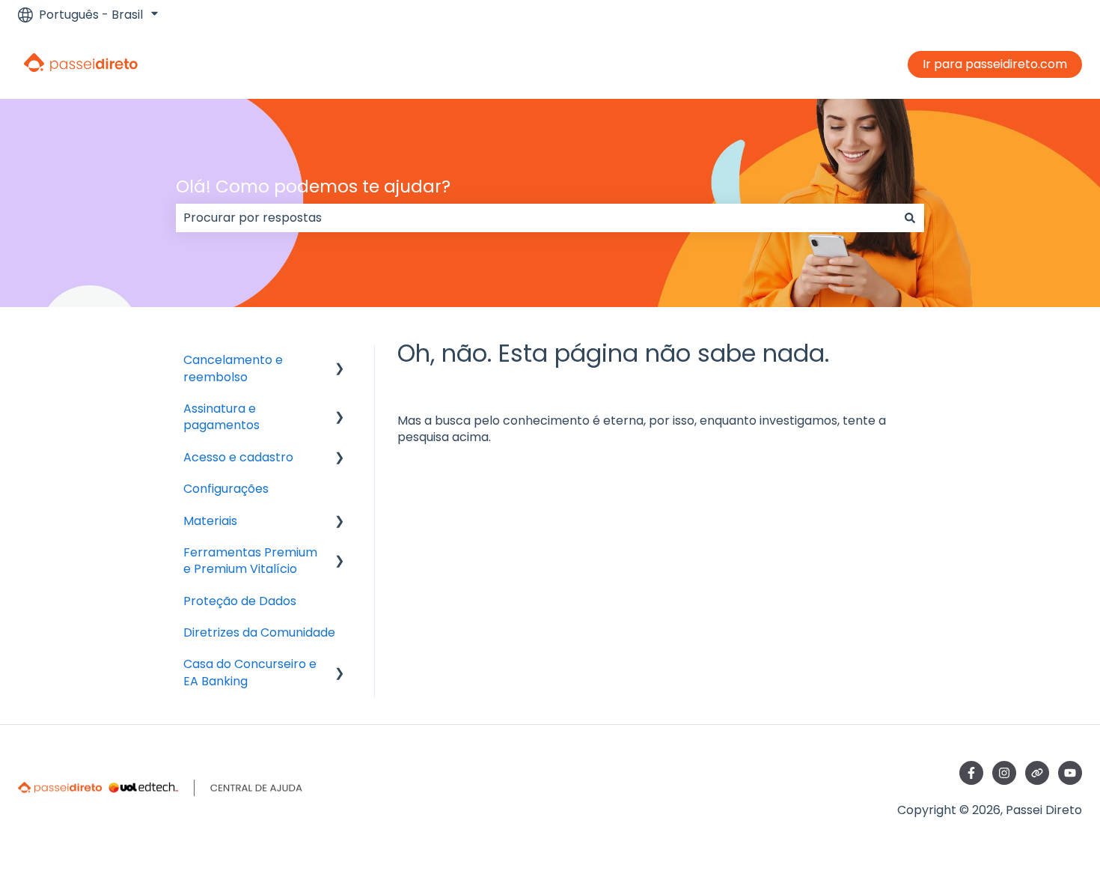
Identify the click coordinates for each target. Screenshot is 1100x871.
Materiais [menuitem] (210, 520)
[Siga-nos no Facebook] (971, 773)
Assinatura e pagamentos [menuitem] (221, 417)
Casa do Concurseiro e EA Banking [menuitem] (250, 672)
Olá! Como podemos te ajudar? (313, 186)
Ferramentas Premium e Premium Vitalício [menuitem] (250, 560)
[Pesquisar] (910, 218)
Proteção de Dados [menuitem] (239, 601)
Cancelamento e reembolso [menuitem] (233, 368)
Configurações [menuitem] (226, 488)
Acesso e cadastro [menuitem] (238, 457)
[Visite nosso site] (1037, 773)
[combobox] (536, 218)
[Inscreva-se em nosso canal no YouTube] (1070, 773)
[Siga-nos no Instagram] (1004, 773)
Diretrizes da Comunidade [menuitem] (259, 632)
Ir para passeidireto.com (995, 64)
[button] (340, 361)
